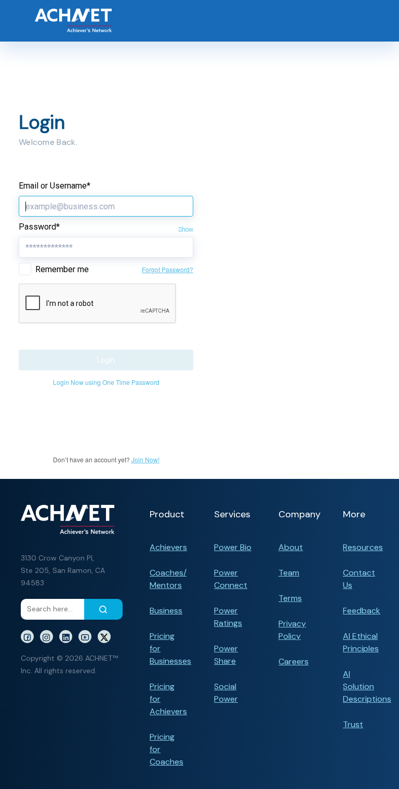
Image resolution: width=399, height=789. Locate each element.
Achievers (168, 547)
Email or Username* (54, 186)
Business (166, 610)
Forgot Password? (167, 269)
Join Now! (145, 459)
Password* (39, 227)
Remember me (62, 269)
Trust (353, 724)
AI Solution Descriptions (367, 686)
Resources (363, 547)
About (290, 547)
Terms (290, 598)
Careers (293, 661)
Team (288, 572)
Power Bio (232, 547)
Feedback (361, 610)
